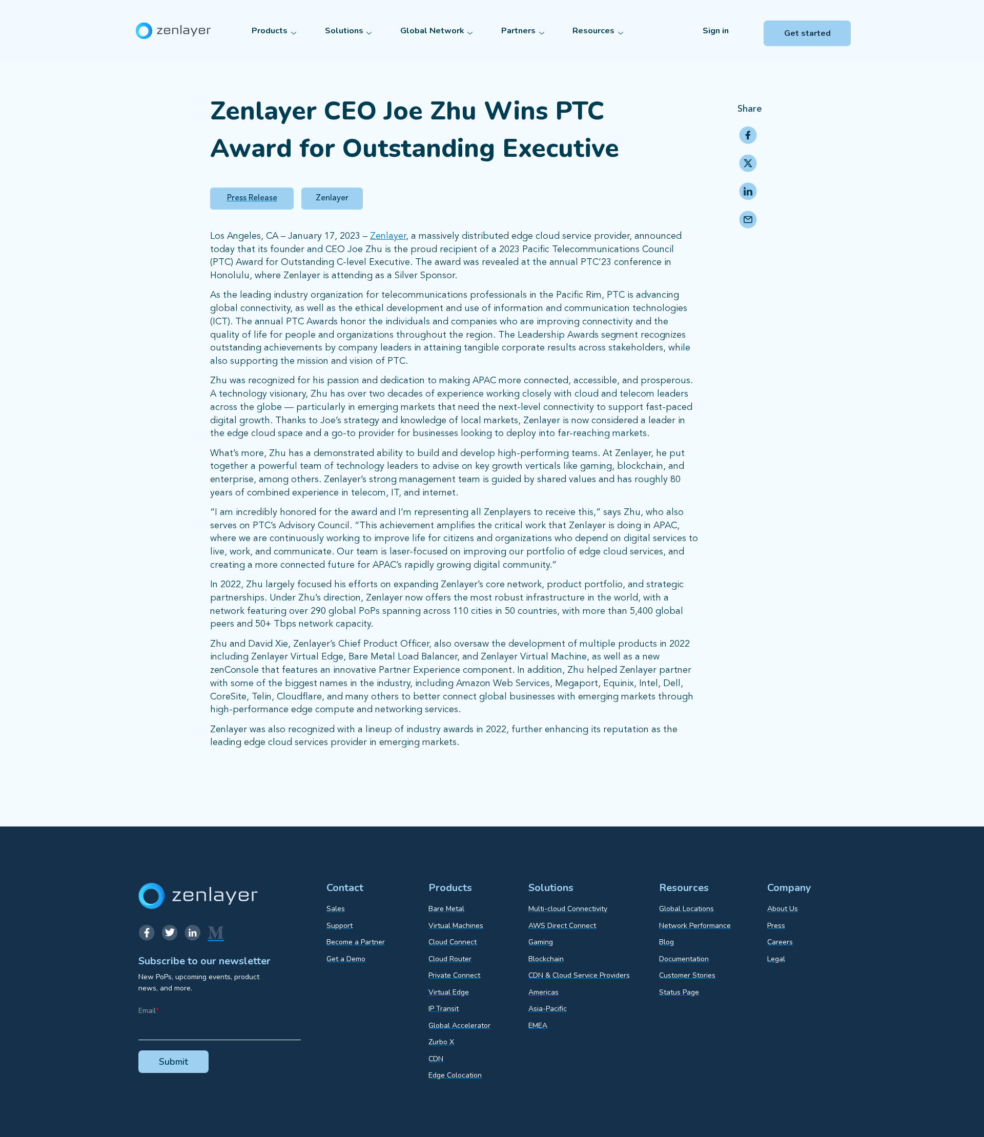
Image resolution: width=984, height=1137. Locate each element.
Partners (518, 30)
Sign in (716, 30)
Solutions (344, 30)
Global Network (432, 30)
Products (270, 30)
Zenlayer (388, 236)
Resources (593, 30)
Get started (807, 33)
